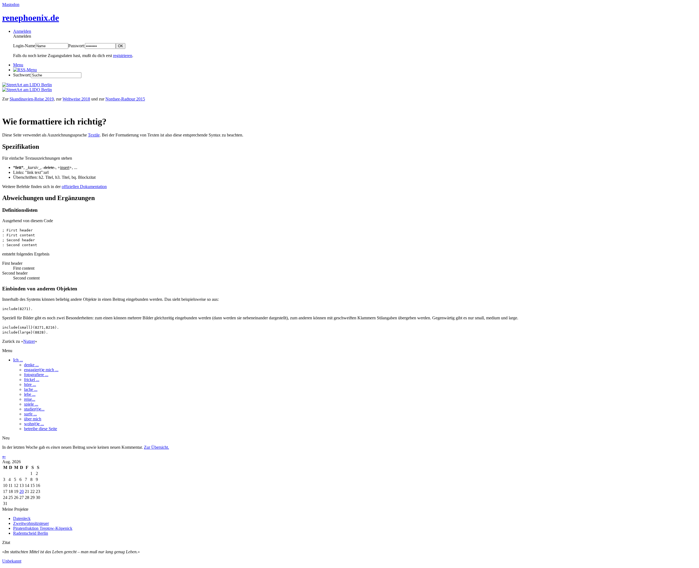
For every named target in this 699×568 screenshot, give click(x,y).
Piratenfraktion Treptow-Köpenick (42, 528)
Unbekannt (11, 561)
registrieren (122, 55)
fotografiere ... (36, 374)
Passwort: (76, 45)
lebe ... (29, 394)
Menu (18, 65)
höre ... (30, 384)
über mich (32, 419)
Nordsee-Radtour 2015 (125, 99)
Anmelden (22, 31)
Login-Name (24, 45)
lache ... (30, 389)
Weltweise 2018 (76, 99)
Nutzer (29, 341)
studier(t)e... (34, 409)
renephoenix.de (30, 18)
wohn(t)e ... (34, 423)
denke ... (31, 364)
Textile (94, 135)
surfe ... (30, 414)
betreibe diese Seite (40, 428)
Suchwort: (22, 75)
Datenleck (22, 518)
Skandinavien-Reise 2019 (32, 99)
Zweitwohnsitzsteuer (31, 523)
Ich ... (18, 360)
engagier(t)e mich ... (41, 369)
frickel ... (31, 379)
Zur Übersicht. (156, 447)
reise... (29, 399)
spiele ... (31, 404)
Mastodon (10, 4)
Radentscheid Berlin (30, 533)
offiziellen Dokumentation (84, 186)
